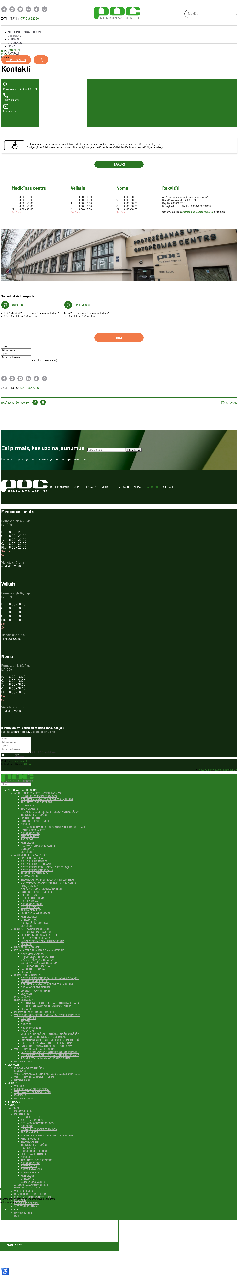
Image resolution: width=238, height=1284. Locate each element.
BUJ (119, 338)
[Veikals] (41, 59)
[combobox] (209, 14)
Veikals (13, 39)
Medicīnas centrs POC (22, 760)
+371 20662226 (29, 18)
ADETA (27, 763)
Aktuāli (13, 53)
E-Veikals (15, 42)
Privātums (215, 769)
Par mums (14, 50)
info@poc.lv (10, 111)
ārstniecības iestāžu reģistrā (197, 211)
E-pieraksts (16, 60)
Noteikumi (204, 769)
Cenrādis (14, 35)
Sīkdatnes (226, 769)
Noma (11, 46)
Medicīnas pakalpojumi (25, 32)
